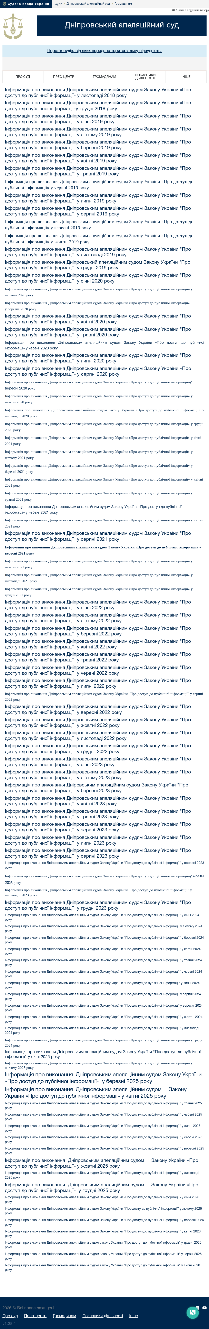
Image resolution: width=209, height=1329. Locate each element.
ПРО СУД (23, 77)
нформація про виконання (33, 235)
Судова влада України (28, 4)
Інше (133, 1316)
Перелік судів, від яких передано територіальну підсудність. (104, 51)
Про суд (10, 1316)
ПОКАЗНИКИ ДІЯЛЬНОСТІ (145, 77)
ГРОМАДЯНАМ (104, 77)
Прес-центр (35, 1316)
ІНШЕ (186, 77)
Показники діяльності (102, 1316)
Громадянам (64, 1316)
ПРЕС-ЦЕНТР (63, 77)
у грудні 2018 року (96, 109)
